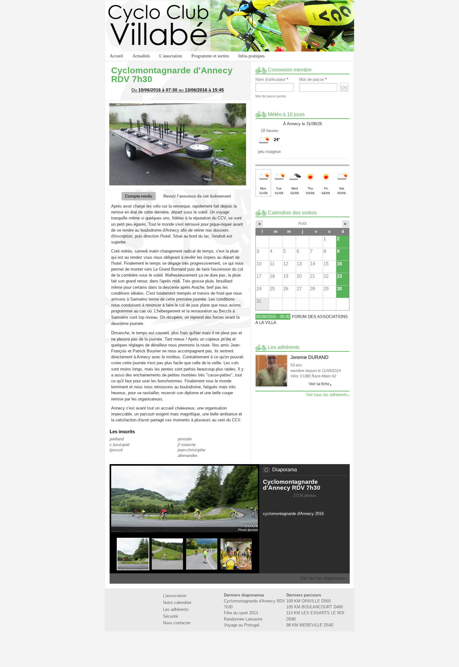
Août (302, 223)
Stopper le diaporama (307, 503)
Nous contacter (176, 622)
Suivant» (314, 503)
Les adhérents (176, 609)
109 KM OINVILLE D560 (308, 601)
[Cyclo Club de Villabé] (229, 25)
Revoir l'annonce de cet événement (197, 196)
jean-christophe (191, 450)
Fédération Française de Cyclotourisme (210, 646)
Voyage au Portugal (241, 625)
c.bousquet (120, 444)
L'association (170, 56)
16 (339, 263)
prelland (117, 439)
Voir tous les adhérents (327, 394)
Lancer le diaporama (301, 503)
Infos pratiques (251, 56)
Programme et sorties (210, 56)
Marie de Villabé (249, 646)
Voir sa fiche (319, 384)
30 (339, 288)
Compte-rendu (138, 196)
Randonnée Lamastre (243, 619)
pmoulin (185, 439)
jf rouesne (186, 444)
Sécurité (170, 616)
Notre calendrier (177, 602)
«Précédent (295, 503)
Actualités (141, 56)
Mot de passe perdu (270, 96)
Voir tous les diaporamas (322, 578)
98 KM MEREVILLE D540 (309, 625)
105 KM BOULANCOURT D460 (314, 607)
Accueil (116, 56)
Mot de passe (313, 79)
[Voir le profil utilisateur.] (271, 371)
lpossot (116, 450)
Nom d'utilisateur (271, 79)
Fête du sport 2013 (241, 613)
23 (339, 276)
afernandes (188, 455)
